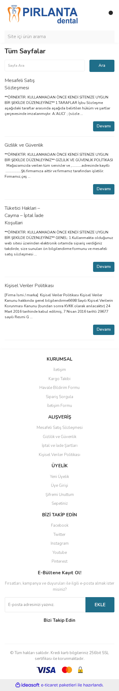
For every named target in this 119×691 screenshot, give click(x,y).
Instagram (60, 543)
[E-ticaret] (59, 685)
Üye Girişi (59, 485)
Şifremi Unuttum (59, 494)
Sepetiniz (60, 503)
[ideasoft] (27, 685)
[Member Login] (96, 15)
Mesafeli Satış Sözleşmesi (60, 427)
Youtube (59, 552)
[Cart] (108, 15)
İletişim (59, 369)
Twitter (59, 534)
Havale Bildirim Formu (59, 387)
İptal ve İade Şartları (60, 445)
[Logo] (43, 14)
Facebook (59, 525)
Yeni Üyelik (59, 476)
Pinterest (59, 561)
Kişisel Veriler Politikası (29, 285)
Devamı (104, 126)
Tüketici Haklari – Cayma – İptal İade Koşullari (24, 215)
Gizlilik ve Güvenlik (24, 145)
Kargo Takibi (59, 379)
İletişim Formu (59, 405)
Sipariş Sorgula (59, 397)
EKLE (100, 605)
